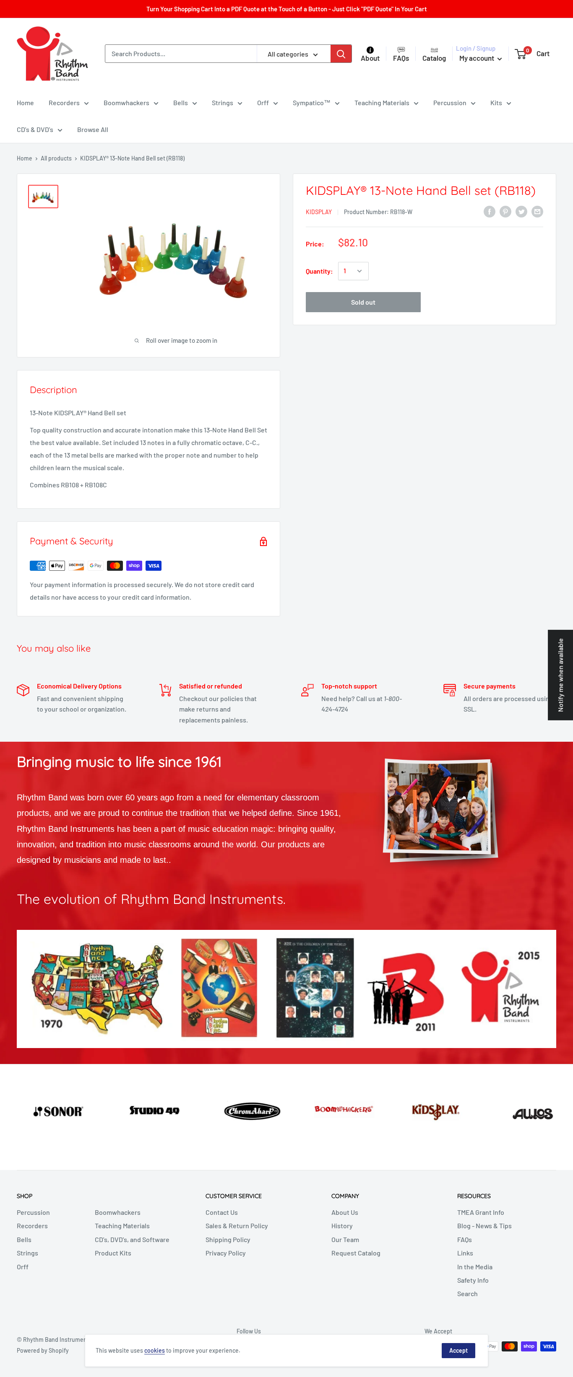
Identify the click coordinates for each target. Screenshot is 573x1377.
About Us (344, 1212)
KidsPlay (319, 211)
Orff (263, 102)
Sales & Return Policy (237, 1225)
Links (465, 1253)
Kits (496, 102)
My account (477, 58)
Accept (458, 1350)
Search (467, 1293)
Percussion (449, 102)
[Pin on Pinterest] (505, 210)
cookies (154, 1350)
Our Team (345, 1239)
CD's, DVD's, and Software (132, 1239)
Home (25, 102)
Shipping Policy (228, 1239)
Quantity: (319, 271)
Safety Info (473, 1280)
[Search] (341, 53)
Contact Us (222, 1212)
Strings (222, 102)
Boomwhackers (126, 102)
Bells (180, 102)
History (342, 1225)
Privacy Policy (226, 1253)
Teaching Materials (381, 102)
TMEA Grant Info (480, 1212)
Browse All (92, 129)
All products (56, 158)
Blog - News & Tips (484, 1225)
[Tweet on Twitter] (521, 210)
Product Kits (113, 1253)
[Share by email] (537, 210)
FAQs (464, 1239)
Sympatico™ (312, 102)
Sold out (363, 302)
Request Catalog (355, 1253)
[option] (47, 1110)
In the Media (474, 1267)
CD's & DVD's (35, 129)
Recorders (64, 102)
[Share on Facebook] (489, 210)
